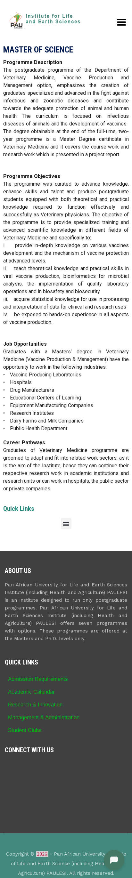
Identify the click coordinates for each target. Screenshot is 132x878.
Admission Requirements (38, 679)
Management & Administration (43, 717)
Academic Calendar (31, 692)
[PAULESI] (45, 21)
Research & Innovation (35, 704)
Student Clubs (25, 730)
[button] (66, 523)
